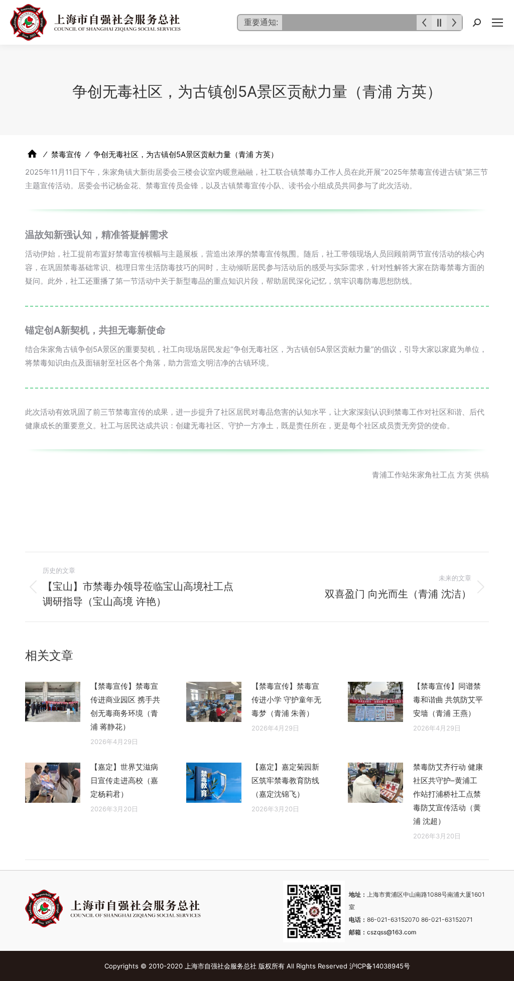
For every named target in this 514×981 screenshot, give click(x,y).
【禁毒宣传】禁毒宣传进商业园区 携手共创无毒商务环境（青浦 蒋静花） (125, 706)
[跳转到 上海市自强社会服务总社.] (32, 154)
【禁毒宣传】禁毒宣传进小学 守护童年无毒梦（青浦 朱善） (286, 699)
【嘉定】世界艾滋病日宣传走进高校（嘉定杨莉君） (124, 780)
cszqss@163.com (391, 932)
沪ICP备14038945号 (379, 966)
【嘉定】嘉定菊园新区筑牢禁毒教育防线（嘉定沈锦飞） (285, 780)
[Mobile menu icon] (497, 22)
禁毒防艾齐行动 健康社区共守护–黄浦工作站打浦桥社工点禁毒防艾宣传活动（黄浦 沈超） (448, 794)
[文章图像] (52, 702)
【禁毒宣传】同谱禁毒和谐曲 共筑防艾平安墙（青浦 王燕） (448, 699)
